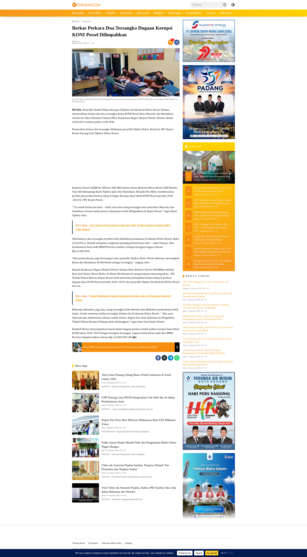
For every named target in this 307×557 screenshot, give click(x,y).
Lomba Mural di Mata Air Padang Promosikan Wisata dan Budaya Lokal (207, 340)
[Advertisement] (126, 161)
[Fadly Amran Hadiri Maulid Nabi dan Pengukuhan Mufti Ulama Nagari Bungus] (85, 447)
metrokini (75, 41)
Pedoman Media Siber (112, 543)
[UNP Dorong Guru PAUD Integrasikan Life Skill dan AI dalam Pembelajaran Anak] (85, 402)
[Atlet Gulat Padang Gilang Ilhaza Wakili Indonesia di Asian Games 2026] (85, 380)
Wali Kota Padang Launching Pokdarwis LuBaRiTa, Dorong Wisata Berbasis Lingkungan (206, 306)
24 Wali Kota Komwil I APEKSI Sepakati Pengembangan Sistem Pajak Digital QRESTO (204, 352)
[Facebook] (158, 358)
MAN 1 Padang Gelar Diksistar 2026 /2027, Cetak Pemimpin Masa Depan (210, 226)
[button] (224, 4)
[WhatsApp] (177, 358)
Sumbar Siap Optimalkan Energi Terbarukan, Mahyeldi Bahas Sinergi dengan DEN (208, 363)
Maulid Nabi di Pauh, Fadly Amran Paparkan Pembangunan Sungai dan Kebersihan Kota (203, 317)
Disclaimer (93, 543)
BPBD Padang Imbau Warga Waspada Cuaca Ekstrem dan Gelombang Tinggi (211, 214)
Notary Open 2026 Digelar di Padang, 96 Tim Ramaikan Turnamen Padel (212, 189)
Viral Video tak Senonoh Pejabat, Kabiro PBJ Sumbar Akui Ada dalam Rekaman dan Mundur (212, 202)
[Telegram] (170, 358)
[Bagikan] (177, 42)
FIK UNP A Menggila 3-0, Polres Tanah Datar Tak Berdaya (206, 283)
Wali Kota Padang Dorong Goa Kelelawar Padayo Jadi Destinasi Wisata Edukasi (207, 295)
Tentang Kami (78, 543)
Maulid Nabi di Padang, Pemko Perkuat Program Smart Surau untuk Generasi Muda (208, 329)
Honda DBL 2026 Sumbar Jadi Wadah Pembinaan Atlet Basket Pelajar (211, 238)
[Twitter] (164, 358)
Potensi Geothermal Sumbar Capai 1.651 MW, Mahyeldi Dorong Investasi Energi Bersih (212, 250)
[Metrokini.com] (86, 4)
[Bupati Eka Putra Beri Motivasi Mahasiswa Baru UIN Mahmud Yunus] (85, 425)
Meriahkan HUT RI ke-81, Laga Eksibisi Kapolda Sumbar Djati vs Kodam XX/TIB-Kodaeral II (212, 263)
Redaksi (128, 543)
